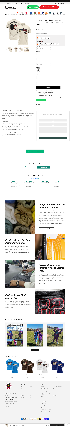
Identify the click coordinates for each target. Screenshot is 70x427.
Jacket (30, 388)
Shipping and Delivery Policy (45, 394)
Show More (35, 350)
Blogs (42, 407)
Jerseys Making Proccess (46, 409)
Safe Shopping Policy (45, 391)
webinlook (25, 420)
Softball (30, 391)
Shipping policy (46, 420)
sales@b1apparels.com (12, 397)
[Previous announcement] (8, 1)
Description (4, 110)
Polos (30, 395)
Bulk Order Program (19, 3)
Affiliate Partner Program (46, 388)
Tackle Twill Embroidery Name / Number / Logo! (49, 7)
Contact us (43, 405)
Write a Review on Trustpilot (35, 151)
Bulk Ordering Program (57, 386)
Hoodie (30, 386)
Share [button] (39, 104)
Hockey (22, 395)
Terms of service (40, 420)
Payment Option (44, 401)
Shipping (37, 33)
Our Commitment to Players (46, 411)
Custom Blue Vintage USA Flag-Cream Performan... (12, 375)
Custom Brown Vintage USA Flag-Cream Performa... (27, 375)
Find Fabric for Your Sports (46, 228)
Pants (30, 397)
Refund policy (30, 420)
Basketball (23, 391)
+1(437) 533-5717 (41, 100)
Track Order (8, 3)
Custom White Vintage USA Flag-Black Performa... (42, 375)
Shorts (22, 393)
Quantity (37, 81)
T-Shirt (30, 393)
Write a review (44, 167)
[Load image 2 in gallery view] (15, 49)
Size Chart (13, 3)
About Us (43, 386)
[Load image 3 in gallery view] (21, 49)
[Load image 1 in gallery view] (10, 49)
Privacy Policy (43, 403)
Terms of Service (44, 399)
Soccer (22, 397)
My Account (62, 3)
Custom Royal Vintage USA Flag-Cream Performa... (57, 375)
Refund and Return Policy (46, 396)
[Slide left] (6, 49)
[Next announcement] (61, 1)
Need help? (57, 3)
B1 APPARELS (19, 420)
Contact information (52, 420)
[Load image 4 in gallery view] (26, 49)
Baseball (22, 386)
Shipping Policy (12, 110)
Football (22, 388)
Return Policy (20, 110)
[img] (35, 177)
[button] (7, 13)
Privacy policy (35, 420)
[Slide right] (31, 49)
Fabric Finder (26, 3)
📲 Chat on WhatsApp (33, 7)
